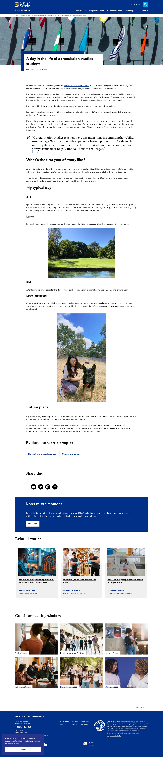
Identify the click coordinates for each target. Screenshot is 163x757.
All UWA (134, 4)
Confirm (23, 749)
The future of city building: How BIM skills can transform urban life (36, 581)
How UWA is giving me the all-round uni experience (125, 581)
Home (23, 15)
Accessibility (64, 721)
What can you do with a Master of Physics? (79, 581)
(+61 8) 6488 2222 (21, 732)
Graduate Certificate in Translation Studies (78, 425)
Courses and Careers (27, 590)
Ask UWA (75, 721)
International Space (114, 11)
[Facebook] (55, 487)
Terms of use (85, 721)
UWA (16, 15)
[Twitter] (40, 487)
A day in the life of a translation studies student (71, 15)
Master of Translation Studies (76, 85)
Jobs (62, 724)
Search (145, 4)
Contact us (143, 11)
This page (18, 753)
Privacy (74, 724)
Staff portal (84, 724)
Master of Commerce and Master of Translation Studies (75, 431)
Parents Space (130, 11)
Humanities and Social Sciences (44, 15)
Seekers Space (81, 11)
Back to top (140, 707)
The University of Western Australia (29, 716)
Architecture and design (28, 594)
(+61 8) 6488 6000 (23, 727)
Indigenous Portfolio (114, 736)
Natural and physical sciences (74, 594)
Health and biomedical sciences (120, 594)
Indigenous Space (96, 11)
